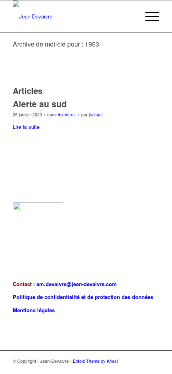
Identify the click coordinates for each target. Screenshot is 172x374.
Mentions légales (34, 310)
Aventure (66, 115)
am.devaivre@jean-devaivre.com (76, 284)
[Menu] (148, 16)
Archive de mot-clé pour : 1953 (56, 44)
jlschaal (95, 115)
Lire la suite (26, 126)
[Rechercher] (129, 16)
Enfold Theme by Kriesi (95, 361)
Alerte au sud (40, 104)
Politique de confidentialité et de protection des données (83, 297)
